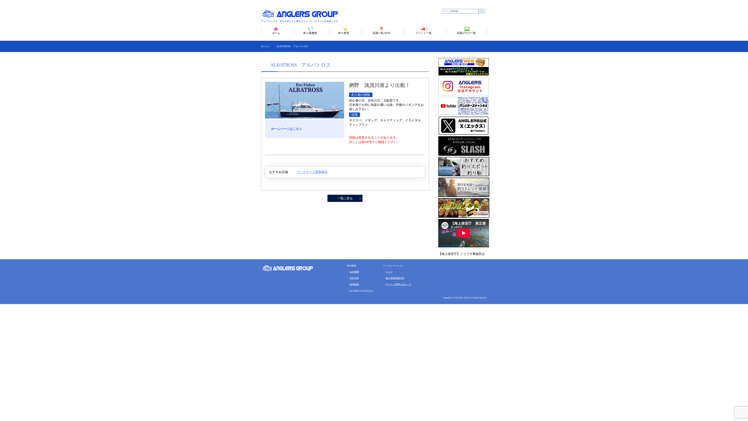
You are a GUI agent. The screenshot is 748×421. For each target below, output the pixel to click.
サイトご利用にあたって (398, 284)
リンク (389, 272)
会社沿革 (354, 278)
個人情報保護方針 (395, 278)
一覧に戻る (345, 198)
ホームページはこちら (286, 128)
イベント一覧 (423, 33)
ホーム (276, 33)
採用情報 (354, 284)
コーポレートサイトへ (361, 290)
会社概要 (354, 272)
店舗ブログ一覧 (466, 33)
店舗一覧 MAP (381, 33)
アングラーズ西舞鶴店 (312, 172)
